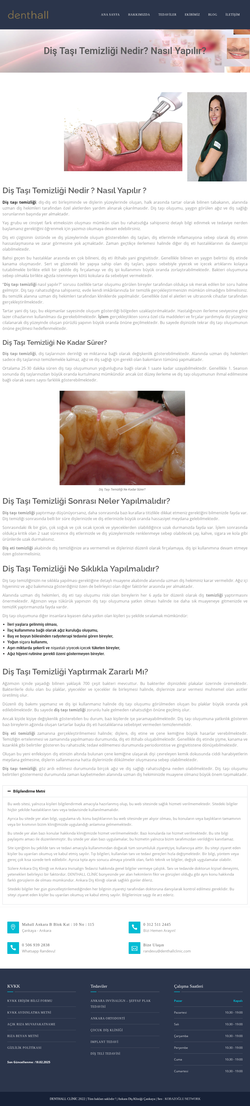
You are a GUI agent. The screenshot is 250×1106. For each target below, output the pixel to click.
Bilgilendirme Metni (29, 791)
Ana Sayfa (110, 14)
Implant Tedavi (104, 1042)
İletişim (233, 14)
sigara (24, 642)
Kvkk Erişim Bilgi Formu (29, 1001)
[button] (125, 791)
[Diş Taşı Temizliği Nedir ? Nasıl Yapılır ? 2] (217, 136)
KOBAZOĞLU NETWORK (182, 1099)
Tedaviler (167, 14)
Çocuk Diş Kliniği (107, 1030)
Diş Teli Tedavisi (105, 1053)
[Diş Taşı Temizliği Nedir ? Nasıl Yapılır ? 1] (123, 131)
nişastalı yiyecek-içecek (71, 648)
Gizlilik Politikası (24, 1048)
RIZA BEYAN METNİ (23, 1036)
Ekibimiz (192, 14)
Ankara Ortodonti (108, 1018)
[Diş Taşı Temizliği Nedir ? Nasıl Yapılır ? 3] (122, 438)
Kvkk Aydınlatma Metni (29, 1012)
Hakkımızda (139, 14)
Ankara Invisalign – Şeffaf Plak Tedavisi (121, 1003)
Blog (212, 14)
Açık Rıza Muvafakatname (31, 1024)
